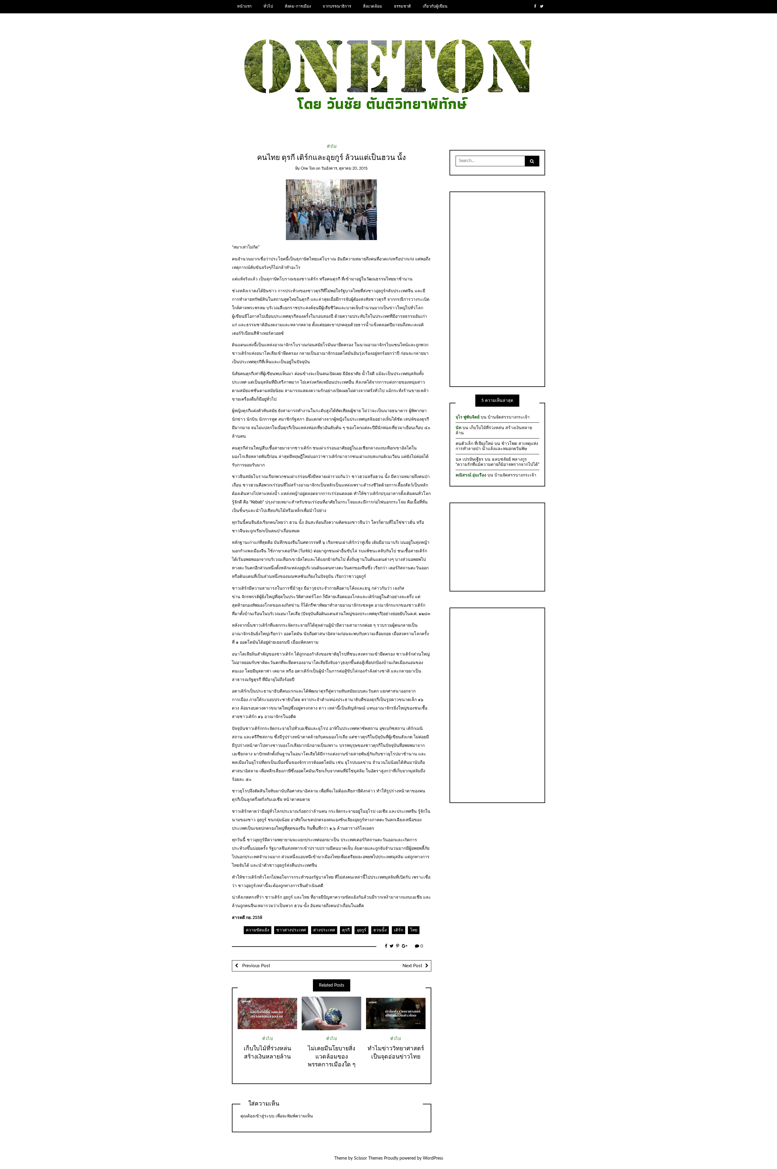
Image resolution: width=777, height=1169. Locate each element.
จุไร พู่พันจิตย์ (468, 417)
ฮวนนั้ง (380, 930)
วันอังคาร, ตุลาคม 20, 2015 (344, 169)
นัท (458, 428)
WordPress (433, 1158)
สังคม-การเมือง (298, 6)
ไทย (413, 930)
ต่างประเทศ (324, 930)
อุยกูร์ (361, 930)
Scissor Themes (368, 1158)
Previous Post (255, 966)
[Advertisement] (497, 288)
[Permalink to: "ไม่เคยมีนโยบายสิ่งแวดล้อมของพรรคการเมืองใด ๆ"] (331, 1013)
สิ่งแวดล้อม (372, 6)
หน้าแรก (244, 6)
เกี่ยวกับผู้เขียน (435, 6)
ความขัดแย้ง (257, 930)
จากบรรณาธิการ (337, 6)
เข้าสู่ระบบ (264, 1116)
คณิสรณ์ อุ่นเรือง (471, 475)
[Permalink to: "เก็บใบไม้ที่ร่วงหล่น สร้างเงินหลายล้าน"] (267, 1013)
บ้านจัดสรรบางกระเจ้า (509, 417)
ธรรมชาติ (402, 6)
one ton (308, 169)
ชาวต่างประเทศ (291, 930)
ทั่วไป (268, 6)
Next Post (412, 966)
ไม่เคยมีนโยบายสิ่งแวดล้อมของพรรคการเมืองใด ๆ (331, 1057)
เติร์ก (398, 930)
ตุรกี (346, 930)
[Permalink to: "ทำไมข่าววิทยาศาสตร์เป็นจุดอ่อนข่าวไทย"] (396, 1013)
